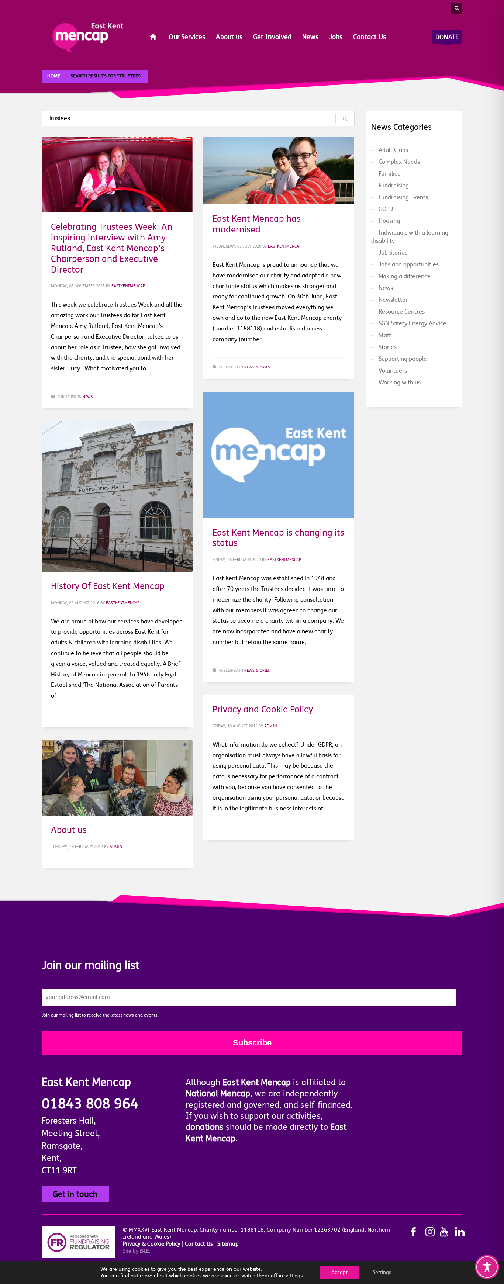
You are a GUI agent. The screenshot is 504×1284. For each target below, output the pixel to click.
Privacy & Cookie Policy (151, 1243)
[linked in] (455, 1232)
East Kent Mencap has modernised (257, 224)
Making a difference (405, 276)
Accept (339, 1272)
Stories (263, 367)
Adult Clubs (393, 150)
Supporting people (403, 359)
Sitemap (227, 1243)
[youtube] (440, 1232)
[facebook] (410, 1232)
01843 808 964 (90, 1104)
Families (389, 173)
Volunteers (393, 370)
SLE (145, 1251)
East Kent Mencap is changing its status (278, 538)
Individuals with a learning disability (409, 237)
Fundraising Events (403, 197)
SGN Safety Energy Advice (412, 323)
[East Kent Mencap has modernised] (278, 171)
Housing (389, 221)
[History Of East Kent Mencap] (117, 496)
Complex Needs (399, 162)
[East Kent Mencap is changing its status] (278, 455)
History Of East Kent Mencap (108, 586)
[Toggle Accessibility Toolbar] (487, 1267)
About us (69, 829)
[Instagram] (425, 1232)
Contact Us (199, 1243)
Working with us (400, 382)
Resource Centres (402, 311)
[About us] (117, 778)
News (88, 396)
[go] (345, 119)
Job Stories (393, 252)
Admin (270, 726)
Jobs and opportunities (409, 264)
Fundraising (394, 185)
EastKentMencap (128, 286)
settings (293, 1276)
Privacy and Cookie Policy (263, 709)
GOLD (386, 209)
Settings (382, 1272)
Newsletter (393, 300)
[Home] (153, 37)
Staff (385, 335)
